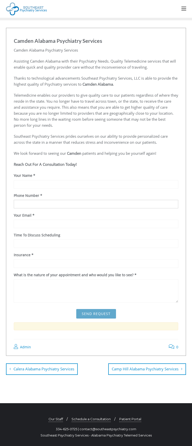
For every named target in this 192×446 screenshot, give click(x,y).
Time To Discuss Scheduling (37, 235)
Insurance (24, 254)
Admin (25, 347)
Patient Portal (130, 419)
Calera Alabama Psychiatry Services (44, 368)
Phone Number (28, 195)
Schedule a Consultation (91, 419)
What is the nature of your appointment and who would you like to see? (75, 274)
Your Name (24, 175)
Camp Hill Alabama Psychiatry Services (145, 368)
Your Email (24, 215)
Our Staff (55, 419)
